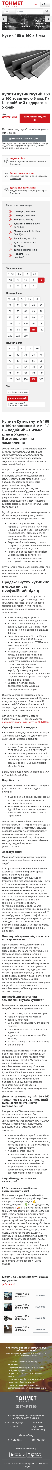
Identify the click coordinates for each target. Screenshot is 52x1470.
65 (18, 367)
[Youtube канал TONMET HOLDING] (22, 1406)
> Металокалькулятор (26, 1448)
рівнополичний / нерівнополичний (18, 404)
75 (10, 317)
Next (48, 19)
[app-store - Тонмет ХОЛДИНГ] (34, 1454)
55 (18, 311)
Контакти (38, 1422)
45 (41, 305)
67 (25, 367)
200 (10, 335)
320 (18, 335)
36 (25, 305)
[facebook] (31, 1406)
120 (26, 323)
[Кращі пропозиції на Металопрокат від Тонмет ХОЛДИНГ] (12, 4)
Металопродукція (15, 1422)
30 (37, 299)
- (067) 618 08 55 (14, 1440)
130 (33, 323)
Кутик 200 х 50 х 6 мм (22, 1329)
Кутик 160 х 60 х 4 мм (22, 1295)
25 (29, 299)
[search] (47, 11)
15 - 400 (12, 299)
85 (25, 317)
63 (33, 311)
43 (10, 360)
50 (10, 311)
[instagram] (34, 1406)
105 (10, 323)
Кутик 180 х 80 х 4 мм (22, 1317)
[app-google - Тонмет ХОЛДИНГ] (17, 1454)
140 (41, 323)
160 (33, 329)
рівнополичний (17, 398)
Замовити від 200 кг (35, 118)
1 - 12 (11, 273)
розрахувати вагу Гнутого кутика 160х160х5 (25, 722)
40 (33, 305)
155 (26, 329)
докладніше (15, 164)
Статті (15, 1426)
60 (25, 311)
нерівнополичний (18, 392)
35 (18, 305)
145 (10, 329)
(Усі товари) (8, 1284)
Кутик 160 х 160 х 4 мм (22, 1306)
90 (33, 317)
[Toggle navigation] (6, 11)
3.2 (25, 280)
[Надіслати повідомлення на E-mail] (18, 1406)
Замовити (40, 1296)
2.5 (34, 273)
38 (33, 354)
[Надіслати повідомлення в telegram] (26, 1406)
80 (18, 317)
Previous (3, 19)
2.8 (10, 280)
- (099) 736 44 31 (37, 1440)
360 (26, 335)
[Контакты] (35, 3)
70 (41, 311)
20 (22, 299)
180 (41, 329)
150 (18, 329)
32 (10, 305)
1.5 (19, 273)
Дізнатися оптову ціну (24, 138)
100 (41, 317)
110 (18, 323)
